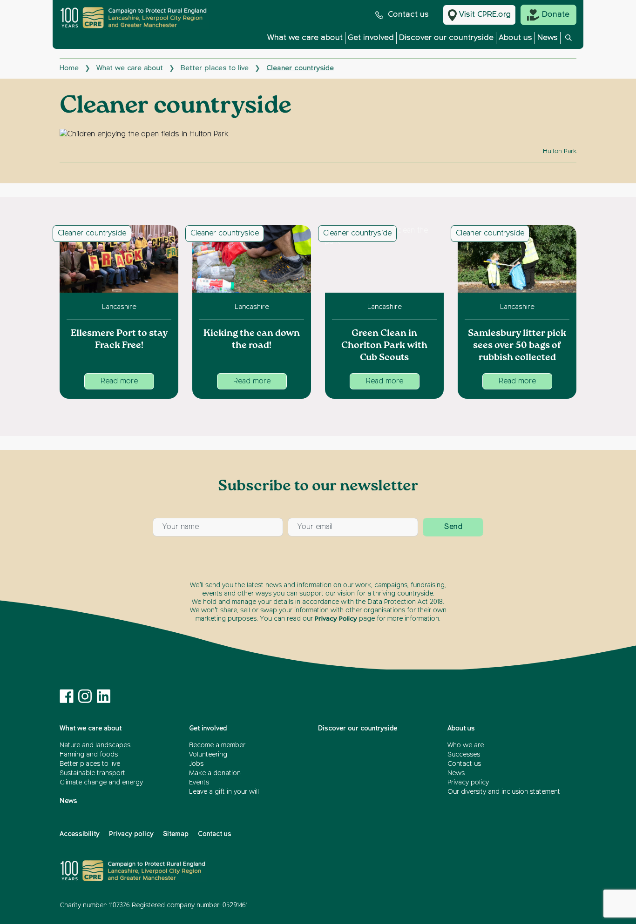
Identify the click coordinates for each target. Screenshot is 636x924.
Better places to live (215, 68)
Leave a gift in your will (224, 792)
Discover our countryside (446, 38)
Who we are (465, 745)
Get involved (371, 38)
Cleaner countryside (92, 233)
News (547, 38)
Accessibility (80, 834)
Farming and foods (89, 754)
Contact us (408, 15)
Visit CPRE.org (485, 15)
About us (515, 38)
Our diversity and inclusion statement (503, 792)
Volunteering (208, 754)
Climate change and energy (101, 782)
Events (199, 782)
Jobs (196, 764)
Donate (555, 15)
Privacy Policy (336, 619)
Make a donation (215, 773)
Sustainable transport (92, 773)
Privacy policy (468, 782)
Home (69, 68)
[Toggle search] (568, 40)
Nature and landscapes (95, 745)
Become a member (217, 745)
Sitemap (176, 834)
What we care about (305, 38)
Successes (463, 754)
